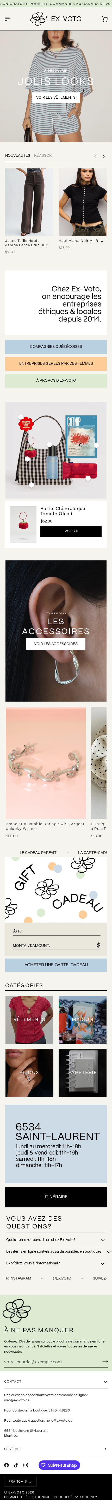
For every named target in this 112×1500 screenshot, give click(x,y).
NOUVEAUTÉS (17, 155)
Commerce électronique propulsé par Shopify (50, 1497)
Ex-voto (16, 1492)
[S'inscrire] (103, 1361)
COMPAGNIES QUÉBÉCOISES (56, 347)
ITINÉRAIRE (56, 1197)
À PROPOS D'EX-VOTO (56, 380)
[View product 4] (31, 485)
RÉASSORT (44, 155)
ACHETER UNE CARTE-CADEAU (56, 965)
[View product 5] (96, 445)
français (18, 1481)
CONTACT (13, 1381)
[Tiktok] (16, 1465)
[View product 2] (20, 417)
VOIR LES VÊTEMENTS (56, 97)
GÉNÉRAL (12, 1449)
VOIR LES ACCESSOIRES (56, 644)
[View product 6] (88, 478)
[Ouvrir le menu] (12, 18)
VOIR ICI (71, 531)
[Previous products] (95, 156)
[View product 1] (27, 459)
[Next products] (104, 156)
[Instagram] (25, 1465)
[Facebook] (6, 1465)
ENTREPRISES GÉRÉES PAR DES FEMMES (56, 363)
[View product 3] (49, 444)
